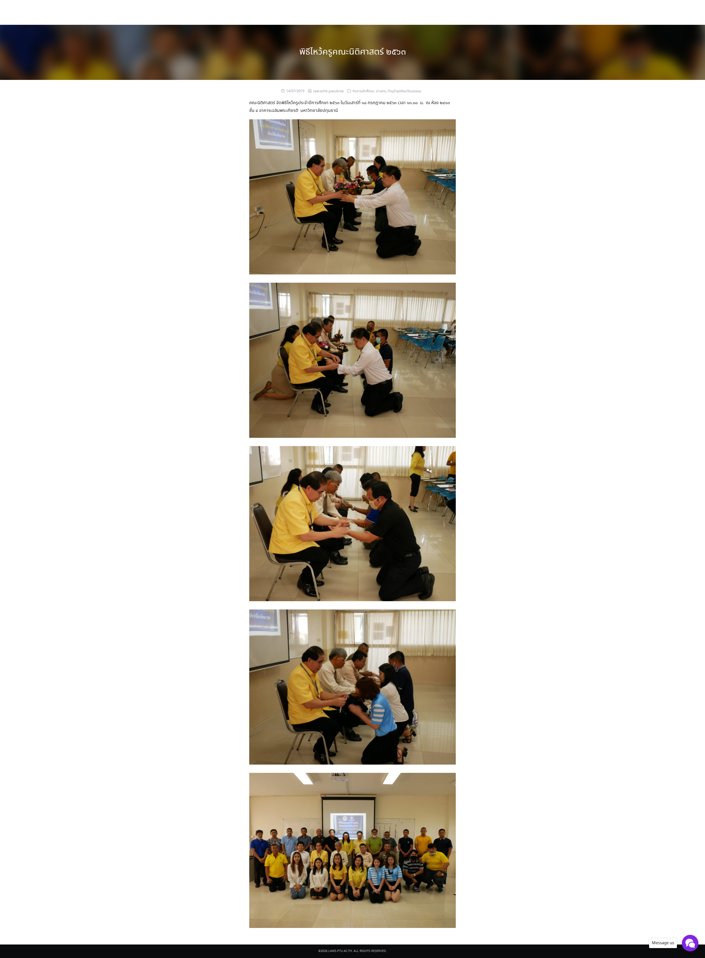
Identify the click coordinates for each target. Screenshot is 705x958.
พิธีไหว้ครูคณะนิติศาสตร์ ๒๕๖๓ (352, 52)
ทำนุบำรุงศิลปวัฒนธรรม (404, 91)
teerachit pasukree (328, 91)
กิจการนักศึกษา (363, 91)
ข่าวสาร (381, 91)
